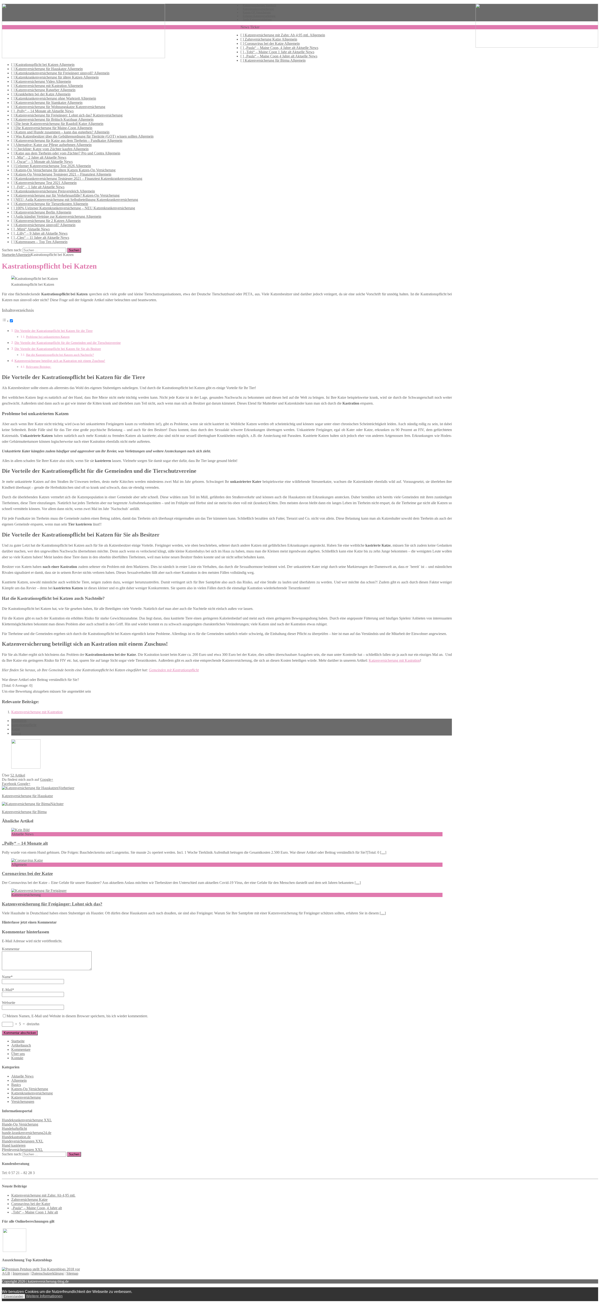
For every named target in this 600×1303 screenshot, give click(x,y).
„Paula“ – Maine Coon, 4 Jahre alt (36, 1208)
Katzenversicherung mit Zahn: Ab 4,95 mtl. (43, 1195)
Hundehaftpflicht (14, 1128)
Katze (15, 729)
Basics (16, 1085)
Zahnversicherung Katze (29, 1200)
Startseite (18, 1041)
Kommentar (10, 949)
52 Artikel (17, 775)
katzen (16, 733)
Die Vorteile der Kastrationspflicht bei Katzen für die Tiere (54, 331)
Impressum (21, 1273)
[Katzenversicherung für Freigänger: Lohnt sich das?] (39, 891)
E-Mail (7, 990)
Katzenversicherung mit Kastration (394, 660)
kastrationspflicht (23, 725)
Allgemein (19, 1080)
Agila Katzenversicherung (257, 19)
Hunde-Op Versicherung (20, 1124)
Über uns (18, 1054)
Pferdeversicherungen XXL (22, 1150)
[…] (383, 852)
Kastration (18, 721)
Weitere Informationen (44, 1296)
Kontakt (17, 1058)
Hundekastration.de (16, 1137)
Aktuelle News (22, 1076)
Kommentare (20, 1049)
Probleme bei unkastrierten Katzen (48, 336)
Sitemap (72, 1273)
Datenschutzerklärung (47, 1273)
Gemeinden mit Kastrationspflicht (174, 670)
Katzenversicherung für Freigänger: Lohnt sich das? (52, 903)
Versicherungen (22, 1102)
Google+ (46, 779)
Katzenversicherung (26, 1097)
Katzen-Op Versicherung (29, 1089)
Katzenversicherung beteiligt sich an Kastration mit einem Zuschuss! (60, 361)
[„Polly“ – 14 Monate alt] (20, 830)
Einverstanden (13, 1296)
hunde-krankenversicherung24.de (26, 1133)
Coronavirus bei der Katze (27, 873)
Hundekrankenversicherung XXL (27, 1120)
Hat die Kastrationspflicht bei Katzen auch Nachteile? (60, 355)
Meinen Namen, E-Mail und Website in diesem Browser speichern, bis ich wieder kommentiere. (77, 1016)
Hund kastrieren (14, 1145)
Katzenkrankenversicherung (32, 1093)
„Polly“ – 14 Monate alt (25, 843)
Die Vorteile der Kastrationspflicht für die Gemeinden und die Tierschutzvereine (68, 343)
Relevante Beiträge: (38, 366)
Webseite (8, 1003)
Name (6, 977)
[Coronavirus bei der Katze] (27, 860)
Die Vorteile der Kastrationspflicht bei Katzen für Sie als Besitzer (58, 349)
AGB (6, 1273)
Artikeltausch (21, 1045)
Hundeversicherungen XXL (22, 1141)
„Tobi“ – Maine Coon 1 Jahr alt (34, 1212)
